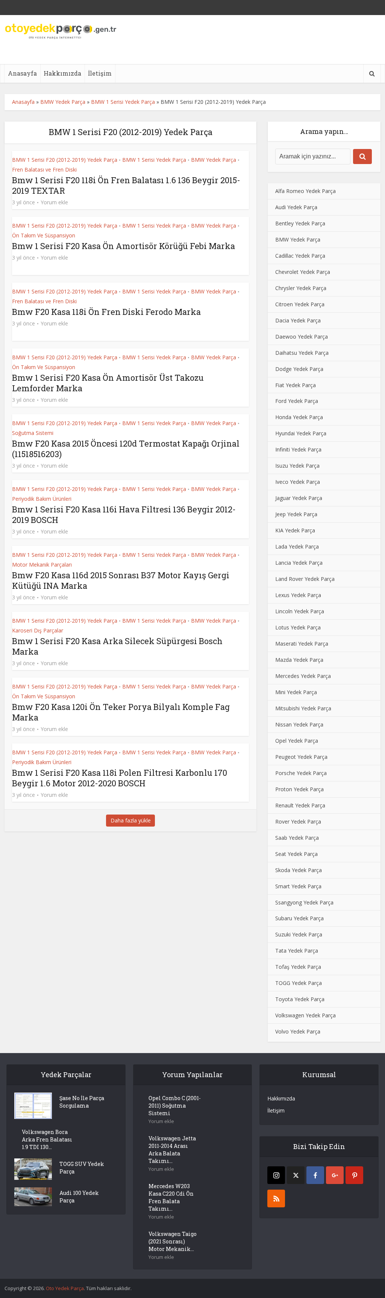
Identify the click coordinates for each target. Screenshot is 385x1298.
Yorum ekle (54, 202)
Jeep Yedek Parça (296, 514)
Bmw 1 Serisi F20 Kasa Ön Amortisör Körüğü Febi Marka (123, 245)
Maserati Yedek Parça (301, 643)
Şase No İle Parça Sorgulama (81, 1101)
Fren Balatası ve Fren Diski (44, 169)
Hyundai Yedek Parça (300, 433)
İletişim (100, 73)
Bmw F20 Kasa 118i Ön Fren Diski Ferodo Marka (106, 311)
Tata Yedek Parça (296, 950)
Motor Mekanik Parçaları (42, 564)
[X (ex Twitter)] (296, 1175)
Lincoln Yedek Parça (299, 611)
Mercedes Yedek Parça (303, 675)
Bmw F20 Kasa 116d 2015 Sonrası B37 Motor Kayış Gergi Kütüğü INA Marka (120, 580)
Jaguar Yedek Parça (298, 498)
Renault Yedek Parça (300, 805)
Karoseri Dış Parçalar (37, 630)
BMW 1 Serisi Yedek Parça (154, 159)
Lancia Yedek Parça (299, 562)
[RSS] (276, 1198)
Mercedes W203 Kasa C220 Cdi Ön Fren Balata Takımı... (171, 1197)
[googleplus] (335, 1175)
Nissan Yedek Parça (299, 724)
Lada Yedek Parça (297, 546)
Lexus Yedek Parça (298, 595)
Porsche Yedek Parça (301, 773)
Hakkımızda (62, 73)
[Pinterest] (354, 1175)
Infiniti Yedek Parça (298, 449)
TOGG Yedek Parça (298, 982)
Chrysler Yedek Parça (300, 288)
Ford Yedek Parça (296, 400)
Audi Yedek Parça (296, 207)
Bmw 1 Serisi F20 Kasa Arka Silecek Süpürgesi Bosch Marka (117, 646)
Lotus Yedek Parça (298, 627)
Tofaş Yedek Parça (298, 966)
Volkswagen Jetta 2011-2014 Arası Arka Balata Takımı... (172, 1149)
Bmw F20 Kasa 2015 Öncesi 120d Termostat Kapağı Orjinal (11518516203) (125, 448)
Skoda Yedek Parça (298, 870)
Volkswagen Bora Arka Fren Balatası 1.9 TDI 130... (47, 1139)
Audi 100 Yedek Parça (79, 1196)
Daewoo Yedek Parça (301, 336)
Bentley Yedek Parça (300, 223)
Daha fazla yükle (131, 820)
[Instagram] (276, 1175)
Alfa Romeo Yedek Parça (305, 191)
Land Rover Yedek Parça (305, 578)
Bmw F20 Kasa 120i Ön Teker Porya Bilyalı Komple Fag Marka (121, 712)
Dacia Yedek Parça (298, 320)
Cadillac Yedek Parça (300, 255)
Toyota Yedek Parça (299, 999)
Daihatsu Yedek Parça (302, 352)
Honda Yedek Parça (299, 417)
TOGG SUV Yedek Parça (81, 1167)
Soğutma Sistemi (32, 432)
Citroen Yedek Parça (299, 304)
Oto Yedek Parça (65, 1288)
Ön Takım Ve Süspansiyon (43, 235)
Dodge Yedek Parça (299, 368)
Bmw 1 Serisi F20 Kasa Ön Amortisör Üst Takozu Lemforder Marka (108, 383)
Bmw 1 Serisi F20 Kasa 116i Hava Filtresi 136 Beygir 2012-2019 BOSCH (124, 514)
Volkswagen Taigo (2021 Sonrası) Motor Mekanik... (173, 1241)
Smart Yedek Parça (298, 886)
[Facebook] (315, 1175)
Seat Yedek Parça (296, 853)
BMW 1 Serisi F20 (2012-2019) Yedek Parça (64, 159)
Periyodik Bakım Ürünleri (41, 498)
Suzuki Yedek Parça (298, 934)
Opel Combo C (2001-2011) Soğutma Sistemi (175, 1105)
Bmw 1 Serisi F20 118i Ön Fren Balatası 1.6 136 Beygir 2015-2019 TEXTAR (126, 185)
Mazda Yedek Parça (299, 659)
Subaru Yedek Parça (299, 918)
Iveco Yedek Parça (297, 481)
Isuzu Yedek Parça (297, 465)
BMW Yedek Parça (62, 101)
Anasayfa (22, 73)
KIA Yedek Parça (295, 530)
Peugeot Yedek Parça (301, 756)
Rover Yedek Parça (298, 821)
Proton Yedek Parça (299, 789)
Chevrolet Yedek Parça (302, 271)
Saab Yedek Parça (297, 837)
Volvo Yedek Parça (297, 1031)
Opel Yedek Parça (296, 740)
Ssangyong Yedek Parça (304, 902)
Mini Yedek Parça (296, 692)
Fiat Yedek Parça (295, 385)
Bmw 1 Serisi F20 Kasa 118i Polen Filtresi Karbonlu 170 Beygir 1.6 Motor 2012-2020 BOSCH (119, 778)
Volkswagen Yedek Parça (305, 1015)
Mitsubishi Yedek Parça (303, 708)
